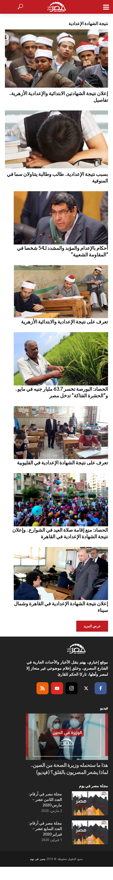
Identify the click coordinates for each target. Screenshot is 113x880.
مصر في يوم (37, 859)
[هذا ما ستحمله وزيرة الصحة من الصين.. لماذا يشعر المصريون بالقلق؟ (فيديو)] (67, 737)
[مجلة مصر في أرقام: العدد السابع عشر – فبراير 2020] (90, 832)
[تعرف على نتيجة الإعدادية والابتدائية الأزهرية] (56, 291)
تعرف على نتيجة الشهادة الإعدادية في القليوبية (62, 462)
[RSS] (42, 688)
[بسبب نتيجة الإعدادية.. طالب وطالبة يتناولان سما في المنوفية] (56, 139)
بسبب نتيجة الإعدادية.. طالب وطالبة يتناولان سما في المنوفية (57, 177)
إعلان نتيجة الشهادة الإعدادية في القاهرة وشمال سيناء (61, 606)
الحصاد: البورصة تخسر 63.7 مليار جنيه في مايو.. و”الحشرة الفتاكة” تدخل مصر (61, 392)
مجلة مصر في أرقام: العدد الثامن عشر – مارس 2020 (45, 799)
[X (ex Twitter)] (86, 688)
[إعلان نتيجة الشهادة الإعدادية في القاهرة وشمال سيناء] (56, 573)
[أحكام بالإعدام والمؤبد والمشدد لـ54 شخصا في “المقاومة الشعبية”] (56, 218)
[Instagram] (72, 688)
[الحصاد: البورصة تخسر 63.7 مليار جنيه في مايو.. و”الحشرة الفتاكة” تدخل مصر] (56, 358)
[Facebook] (101, 688)
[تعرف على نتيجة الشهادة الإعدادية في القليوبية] (56, 432)
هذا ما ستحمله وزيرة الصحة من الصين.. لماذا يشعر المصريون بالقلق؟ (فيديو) (69, 768)
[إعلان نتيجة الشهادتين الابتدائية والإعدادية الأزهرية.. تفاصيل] (56, 58)
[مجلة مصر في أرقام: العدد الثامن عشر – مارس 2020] (90, 803)
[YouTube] (57, 688)
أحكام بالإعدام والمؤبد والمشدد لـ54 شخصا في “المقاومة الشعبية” (62, 251)
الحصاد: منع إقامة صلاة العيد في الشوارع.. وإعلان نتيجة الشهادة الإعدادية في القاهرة (60, 533)
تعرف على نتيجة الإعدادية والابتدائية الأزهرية (64, 321)
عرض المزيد (92, 626)
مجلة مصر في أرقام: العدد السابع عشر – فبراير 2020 (45, 828)
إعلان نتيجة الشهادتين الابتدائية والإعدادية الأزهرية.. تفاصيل (58, 96)
